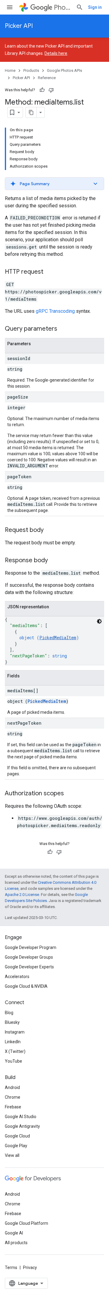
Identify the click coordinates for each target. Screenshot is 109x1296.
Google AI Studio (20, 1116)
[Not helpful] (51, 90)
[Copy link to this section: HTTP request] (49, 272)
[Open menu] (10, 7)
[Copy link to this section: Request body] (50, 530)
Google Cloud (17, 1136)
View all (12, 1155)
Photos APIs (62, 7)
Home (10, 70)
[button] (54, 184)
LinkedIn (13, 1041)
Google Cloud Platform (26, 1223)
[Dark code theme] (99, 621)
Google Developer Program (30, 947)
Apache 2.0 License (22, 894)
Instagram (15, 1032)
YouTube (13, 1061)
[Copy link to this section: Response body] (54, 560)
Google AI (14, 1233)
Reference (47, 77)
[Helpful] (42, 90)
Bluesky (12, 1022)
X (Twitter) (15, 1051)
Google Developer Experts (29, 966)
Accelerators (17, 976)
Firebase (13, 1106)
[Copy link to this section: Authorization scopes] (70, 793)
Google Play (16, 1145)
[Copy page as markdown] (31, 112)
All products (16, 1242)
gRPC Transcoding (55, 311)
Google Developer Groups (29, 957)
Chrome (12, 1097)
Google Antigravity (22, 1126)
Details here (56, 53)
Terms (11, 1267)
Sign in (95, 7)
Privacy (30, 1267)
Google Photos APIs (64, 70)
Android (12, 1087)
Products (31, 70)
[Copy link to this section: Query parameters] (63, 329)
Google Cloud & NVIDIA (26, 986)
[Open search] (79, 7)
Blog (9, 1012)
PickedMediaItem (57, 637)
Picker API (19, 26)
